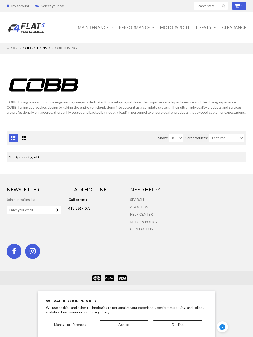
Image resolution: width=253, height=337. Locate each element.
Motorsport (175, 27)
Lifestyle (206, 27)
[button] (222, 327)
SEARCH (137, 199)
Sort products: (196, 138)
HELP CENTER (141, 214)
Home (12, 48)
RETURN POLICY (144, 222)
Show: (163, 138)
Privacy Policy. (99, 312)
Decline (178, 324)
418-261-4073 (79, 208)
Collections (35, 48)
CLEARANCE (234, 27)
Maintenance (93, 27)
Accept (124, 324)
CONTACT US (141, 229)
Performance (135, 27)
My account (20, 6)
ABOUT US (139, 207)
